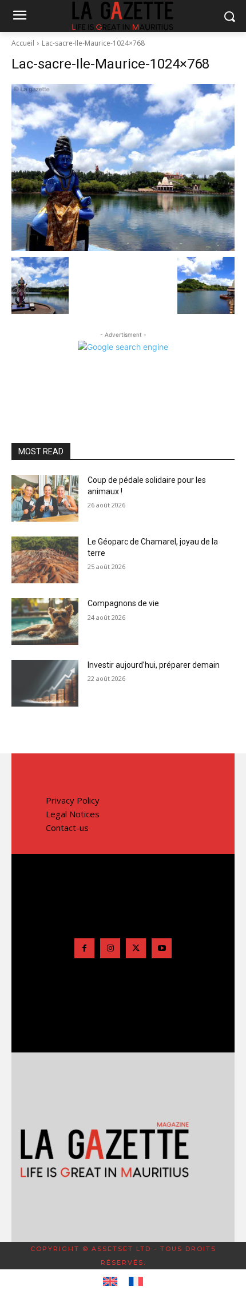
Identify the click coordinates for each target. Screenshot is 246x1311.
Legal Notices (73, 814)
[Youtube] (162, 948)
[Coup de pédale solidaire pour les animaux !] (44, 498)
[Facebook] (84, 948)
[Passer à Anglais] (110, 1282)
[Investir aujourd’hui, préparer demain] (44, 683)
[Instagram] (110, 948)
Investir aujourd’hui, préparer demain (154, 664)
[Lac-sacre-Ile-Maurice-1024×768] (123, 167)
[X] (136, 948)
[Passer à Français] (136, 1282)
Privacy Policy (73, 800)
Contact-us (67, 827)
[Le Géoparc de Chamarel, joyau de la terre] (44, 559)
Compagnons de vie (123, 603)
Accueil (22, 43)
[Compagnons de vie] (44, 621)
